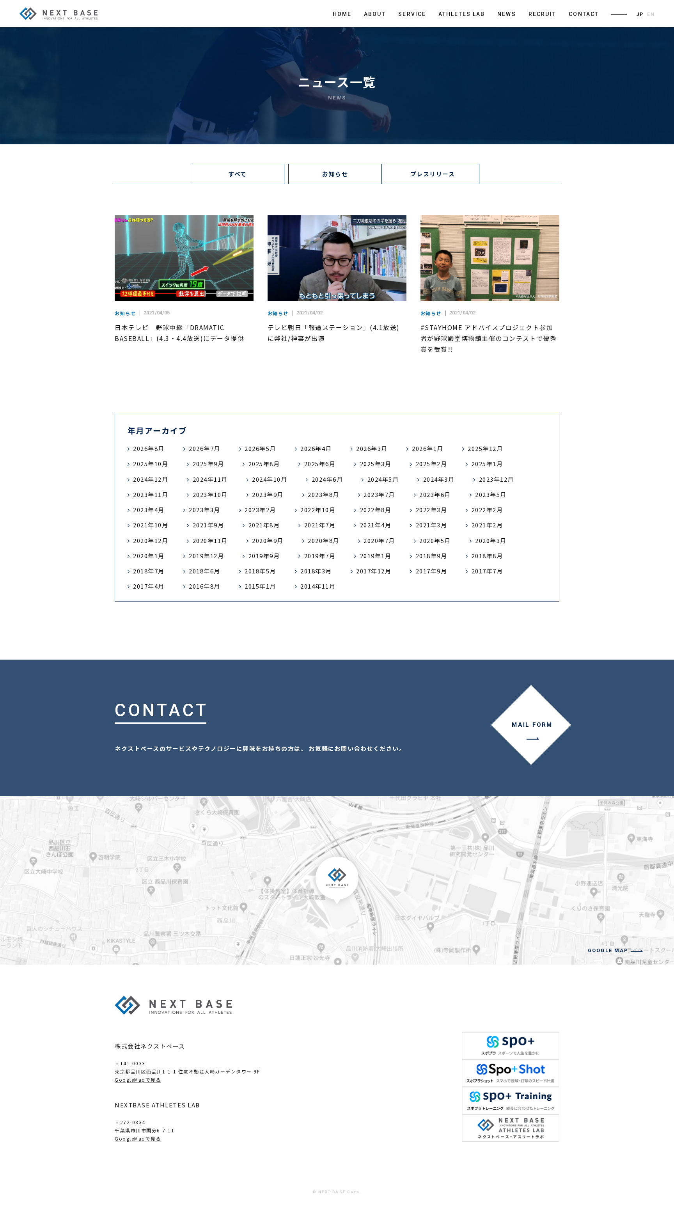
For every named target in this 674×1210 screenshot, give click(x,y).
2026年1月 (427, 448)
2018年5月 (260, 571)
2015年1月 (260, 586)
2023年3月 (204, 510)
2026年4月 (316, 448)
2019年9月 (264, 556)
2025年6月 (320, 464)
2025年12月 (485, 448)
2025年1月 (487, 464)
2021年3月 (431, 525)
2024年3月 (439, 479)
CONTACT (584, 14)
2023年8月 (323, 494)
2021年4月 (376, 525)
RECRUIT (543, 14)
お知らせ (335, 174)
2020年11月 (210, 540)
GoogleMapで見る (138, 1079)
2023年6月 (435, 494)
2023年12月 (496, 479)
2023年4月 (149, 510)
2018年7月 (149, 571)
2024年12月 (150, 479)
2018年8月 (487, 556)
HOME (342, 14)
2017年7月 (487, 571)
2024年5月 (383, 479)
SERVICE (412, 14)
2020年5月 (435, 540)
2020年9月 (268, 540)
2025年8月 (264, 464)
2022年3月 (431, 510)
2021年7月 (320, 525)
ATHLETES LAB (461, 14)
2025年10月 (150, 464)
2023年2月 (260, 510)
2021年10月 (150, 525)
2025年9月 (208, 464)
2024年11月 (210, 479)
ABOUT (375, 14)
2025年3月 (376, 464)
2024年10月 (269, 479)
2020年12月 (150, 540)
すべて (237, 174)
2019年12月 (206, 556)
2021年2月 (487, 525)
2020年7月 (379, 540)
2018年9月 (431, 556)
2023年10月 (210, 494)
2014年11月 (317, 586)
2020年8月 (323, 540)
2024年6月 (327, 479)
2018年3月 (316, 571)
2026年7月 (204, 448)
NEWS (506, 14)
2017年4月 (149, 586)
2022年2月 (487, 510)
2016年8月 (204, 586)
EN (650, 14)
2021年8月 (264, 525)
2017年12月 (373, 571)
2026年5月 (260, 448)
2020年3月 (491, 540)
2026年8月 (149, 448)
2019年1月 (376, 556)
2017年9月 (431, 571)
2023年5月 (491, 494)
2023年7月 (379, 494)
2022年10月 (317, 510)
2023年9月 (268, 494)
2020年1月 (149, 556)
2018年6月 (204, 571)
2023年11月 (150, 494)
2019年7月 (320, 556)
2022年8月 (376, 510)
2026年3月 (372, 448)
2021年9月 (208, 525)
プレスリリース (432, 174)
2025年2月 (431, 464)
